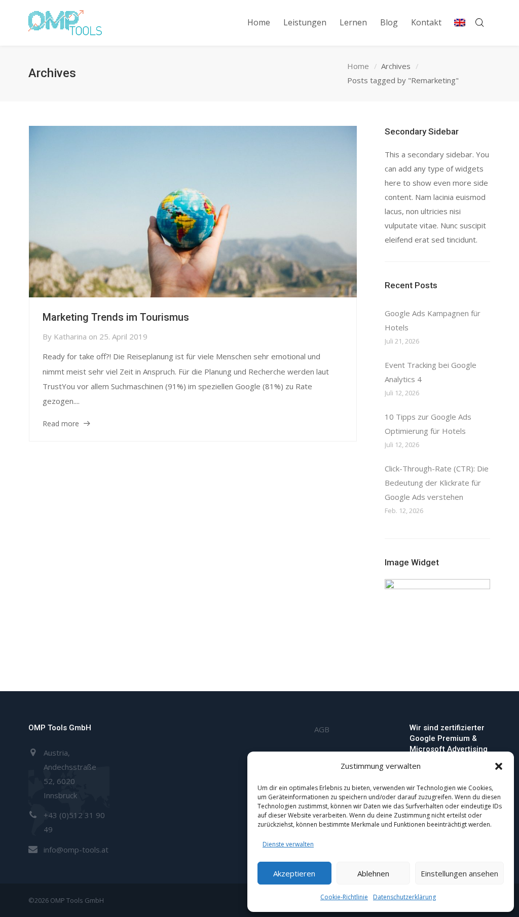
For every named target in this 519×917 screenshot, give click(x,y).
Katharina (70, 336)
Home (358, 66)
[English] (459, 23)
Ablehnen (373, 873)
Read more (61, 423)
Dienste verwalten (288, 844)
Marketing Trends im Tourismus (116, 317)
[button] (499, 766)
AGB (321, 729)
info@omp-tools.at (76, 849)
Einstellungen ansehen (459, 873)
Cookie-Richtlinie (344, 897)
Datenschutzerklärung (404, 897)
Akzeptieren (294, 873)
